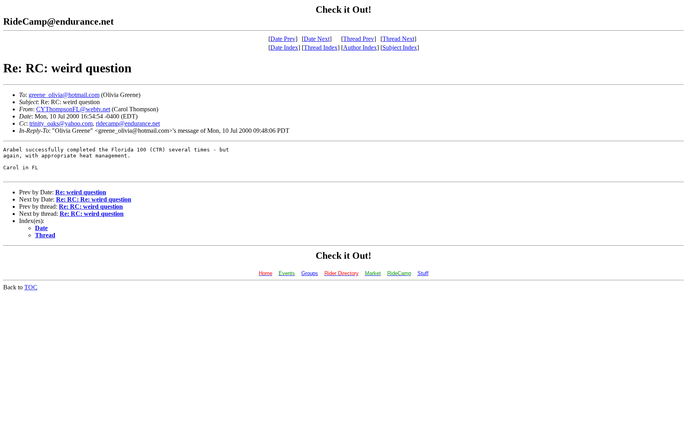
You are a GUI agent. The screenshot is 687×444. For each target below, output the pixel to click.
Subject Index (399, 47)
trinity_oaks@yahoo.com (61, 123)
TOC (30, 287)
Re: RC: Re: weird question (93, 199)
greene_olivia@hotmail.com (64, 94)
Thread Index (321, 47)
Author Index (360, 47)
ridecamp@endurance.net (128, 123)
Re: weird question (80, 192)
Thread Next (398, 38)
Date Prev (282, 38)
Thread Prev (358, 38)
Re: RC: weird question (91, 206)
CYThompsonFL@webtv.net (73, 109)
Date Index (284, 47)
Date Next (317, 38)
